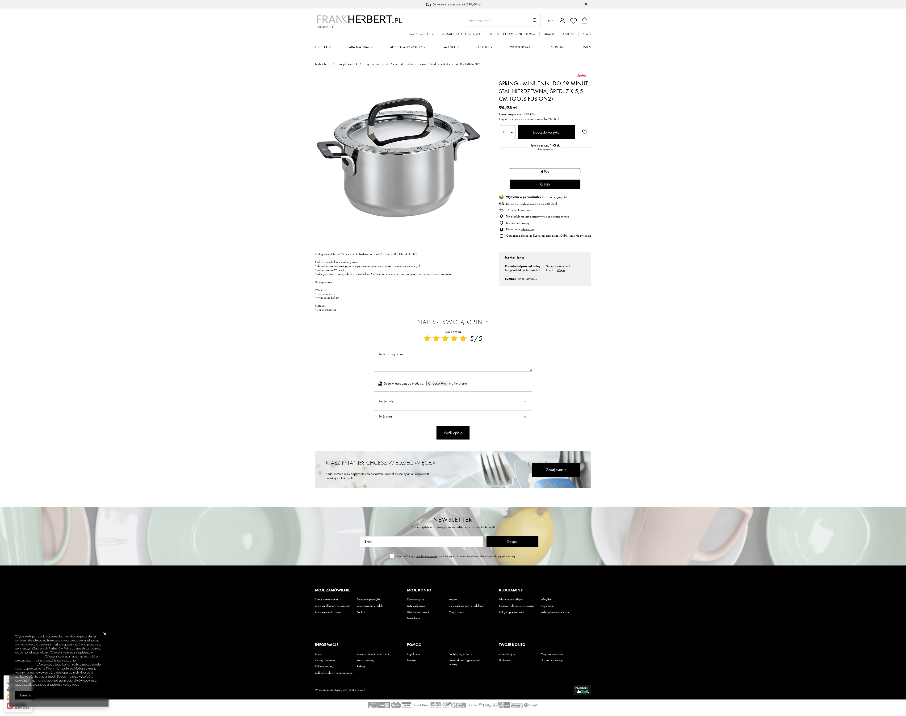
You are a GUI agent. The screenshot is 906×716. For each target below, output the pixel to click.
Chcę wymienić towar (328, 612)
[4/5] (454, 338)
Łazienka (449, 47)
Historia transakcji (418, 612)
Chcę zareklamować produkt (332, 606)
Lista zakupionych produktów (466, 606)
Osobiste (482, 47)
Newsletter (453, 519)
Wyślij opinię (453, 432)
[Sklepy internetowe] (582, 690)
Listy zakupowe (416, 606)
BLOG (587, 34)
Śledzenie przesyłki (368, 599)
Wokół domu (520, 47)
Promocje (557, 47)
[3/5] (445, 338)
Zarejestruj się (415, 599)
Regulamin (547, 606)
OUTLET (568, 34)
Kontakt (361, 612)
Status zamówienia (326, 599)
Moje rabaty (456, 612)
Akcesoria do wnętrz (406, 47)
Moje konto (419, 590)
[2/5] (436, 338)
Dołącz (512, 541)
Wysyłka (546, 599)
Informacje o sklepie (511, 599)
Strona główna (343, 64)
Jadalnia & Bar (358, 47)
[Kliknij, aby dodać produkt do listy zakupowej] (584, 131)
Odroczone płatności (519, 236)
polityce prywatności (29, 656)
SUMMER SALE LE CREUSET (461, 34)
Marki (587, 47)
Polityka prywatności (511, 612)
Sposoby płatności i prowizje (516, 606)
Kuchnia (321, 47)
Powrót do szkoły (421, 34)
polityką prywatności (426, 556)
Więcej (561, 270)
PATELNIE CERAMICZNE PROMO (512, 34)
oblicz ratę (527, 229)
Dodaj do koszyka (546, 132)
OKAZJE (549, 34)
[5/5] (463, 338)
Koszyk (453, 599)
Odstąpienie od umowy (555, 612)
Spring (520, 257)
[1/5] (427, 338)
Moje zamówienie (332, 590)
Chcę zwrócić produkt (370, 606)
